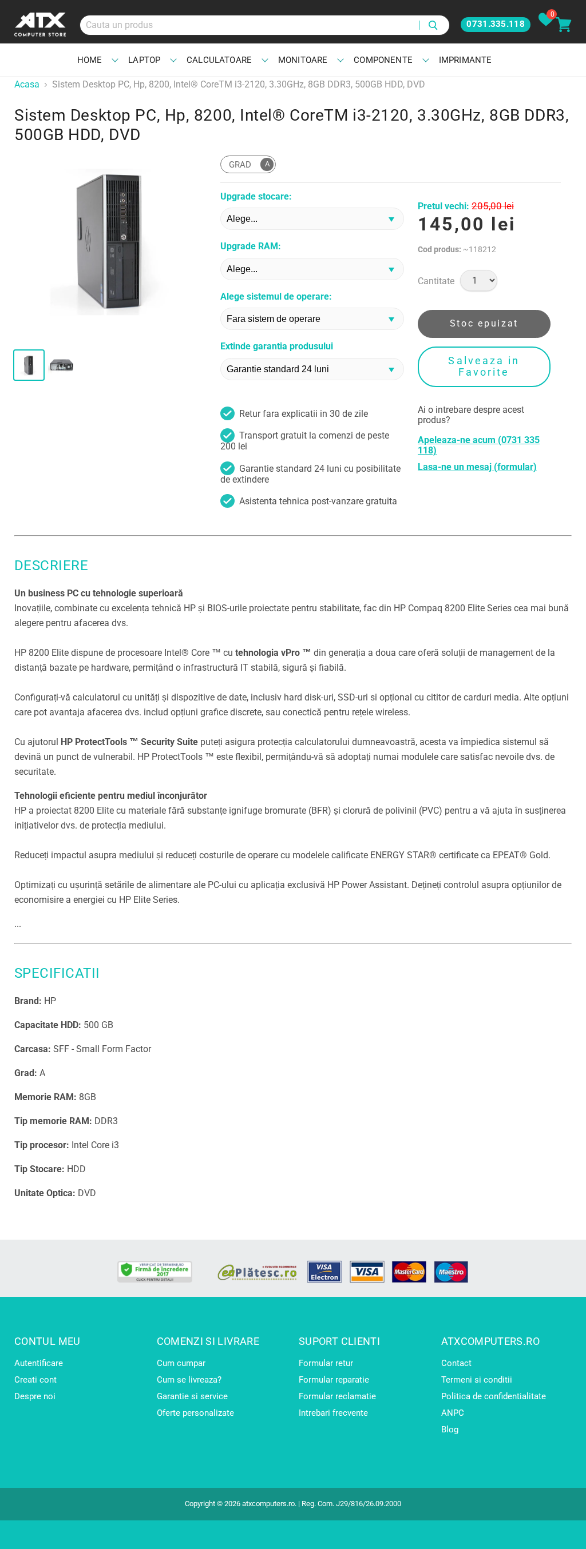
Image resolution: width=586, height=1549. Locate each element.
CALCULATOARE (219, 60)
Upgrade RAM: (250, 246)
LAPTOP (144, 60)
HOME (89, 60)
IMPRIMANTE (465, 60)
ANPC (452, 1413)
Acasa (26, 84)
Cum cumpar (181, 1363)
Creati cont (35, 1380)
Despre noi (35, 1396)
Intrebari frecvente (333, 1413)
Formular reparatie (334, 1380)
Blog (449, 1429)
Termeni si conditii (476, 1380)
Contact (456, 1363)
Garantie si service (192, 1396)
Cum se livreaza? (189, 1380)
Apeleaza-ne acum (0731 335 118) (479, 445)
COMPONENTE (383, 60)
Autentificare (38, 1363)
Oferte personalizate (195, 1413)
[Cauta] (434, 25)
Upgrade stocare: (256, 197)
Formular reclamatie (337, 1396)
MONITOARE (302, 60)
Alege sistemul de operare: (276, 297)
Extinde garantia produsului (276, 346)
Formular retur (326, 1363)
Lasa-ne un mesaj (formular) (477, 467)
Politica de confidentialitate (493, 1396)
